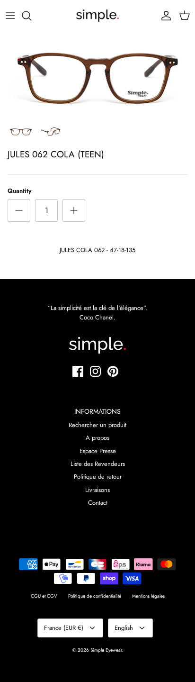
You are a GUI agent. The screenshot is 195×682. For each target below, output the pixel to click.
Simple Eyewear (106, 650)
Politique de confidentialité (94, 596)
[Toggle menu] (10, 15)
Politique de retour (98, 476)
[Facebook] (77, 371)
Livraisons (97, 489)
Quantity (19, 191)
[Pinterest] (112, 371)
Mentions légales (148, 596)
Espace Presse (98, 450)
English (124, 627)
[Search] (31, 15)
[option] (97, 76)
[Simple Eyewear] (97, 16)
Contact (97, 502)
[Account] (163, 15)
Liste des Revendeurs (98, 463)
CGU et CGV (44, 596)
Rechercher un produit (97, 424)
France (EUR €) (63, 627)
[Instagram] (95, 371)
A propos (97, 437)
